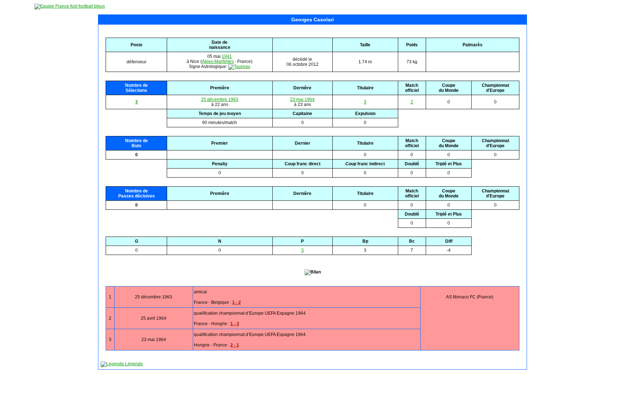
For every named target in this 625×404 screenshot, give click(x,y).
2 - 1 (234, 345)
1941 (227, 56)
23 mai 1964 (302, 99)
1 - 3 (234, 323)
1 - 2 (236, 302)
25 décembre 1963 (219, 99)
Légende (133, 363)
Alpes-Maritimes (218, 61)
